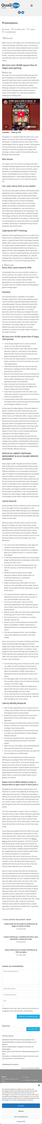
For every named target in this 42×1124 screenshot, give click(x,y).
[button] (39, 1085)
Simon (7, 29)
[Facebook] (19, 12)
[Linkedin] (22, 12)
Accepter (21, 1106)
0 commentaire (10, 32)
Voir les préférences (21, 1117)
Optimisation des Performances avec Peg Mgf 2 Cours (18, 1040)
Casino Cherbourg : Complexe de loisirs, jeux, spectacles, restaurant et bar (21, 938)
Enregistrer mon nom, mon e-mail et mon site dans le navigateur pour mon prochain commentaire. (20, 1009)
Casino (32, 29)
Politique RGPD (21, 1121)
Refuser (21, 1111)
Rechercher (6, 1026)
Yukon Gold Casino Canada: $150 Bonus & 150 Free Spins (21, 951)
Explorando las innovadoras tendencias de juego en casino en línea (20, 925)
